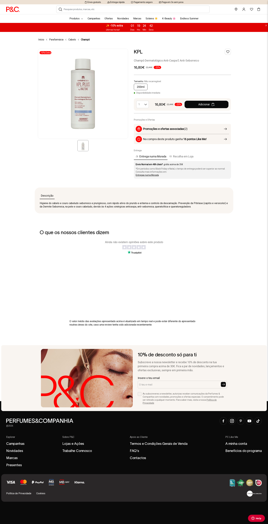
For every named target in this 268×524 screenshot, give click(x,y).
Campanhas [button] (94, 18)
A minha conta (236, 443)
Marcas (12, 458)
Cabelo (72, 39)
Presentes (14, 465)
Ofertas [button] (109, 18)
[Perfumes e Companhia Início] (13, 9)
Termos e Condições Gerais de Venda (159, 443)
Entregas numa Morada (147, 175)
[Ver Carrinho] (259, 9)
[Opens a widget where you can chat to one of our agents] (256, 518)
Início (41, 39)
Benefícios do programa (243, 451)
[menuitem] (134, 19)
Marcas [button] (137, 18)
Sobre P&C (68, 437)
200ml (141, 86)
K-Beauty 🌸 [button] (169, 18)
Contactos (138, 458)
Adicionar (204, 104)
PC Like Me (231, 437)
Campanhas (15, 443)
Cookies (40, 493)
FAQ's (134, 451)
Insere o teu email (149, 378)
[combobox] (135, 9)
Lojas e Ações (73, 443)
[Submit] (223, 384)
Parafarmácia (56, 39)
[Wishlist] (228, 52)
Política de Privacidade (18, 493)
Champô (85, 39)
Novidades (14, 451)
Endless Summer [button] (189, 18)
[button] (60, 9)
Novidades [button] (123, 18)
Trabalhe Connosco (77, 451)
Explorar (10, 437)
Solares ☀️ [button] (152, 18)
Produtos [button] (74, 18)
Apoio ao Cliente (139, 437)
